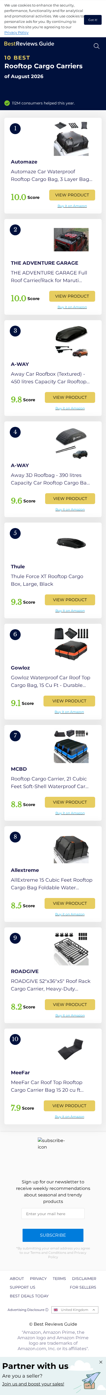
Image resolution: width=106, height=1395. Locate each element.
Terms (59, 1278)
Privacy (38, 1278)
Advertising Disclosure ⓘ (28, 1310)
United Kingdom (74, 1310)
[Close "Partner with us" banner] (101, 1362)
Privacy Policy (16, 32)
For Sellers (83, 1287)
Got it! (92, 20)
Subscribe (53, 1235)
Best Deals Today (29, 1296)
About (17, 1278)
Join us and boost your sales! (33, 1384)
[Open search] (96, 46)
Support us (22, 1287)
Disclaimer (84, 1278)
